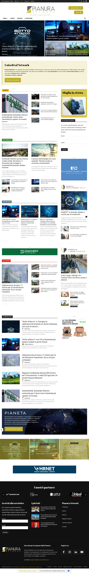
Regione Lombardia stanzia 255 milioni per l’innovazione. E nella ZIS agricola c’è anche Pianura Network (39, 375)
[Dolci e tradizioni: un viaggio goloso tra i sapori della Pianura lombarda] (65, 294)
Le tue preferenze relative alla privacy (52, 571)
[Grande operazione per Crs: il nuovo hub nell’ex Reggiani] (35, 120)
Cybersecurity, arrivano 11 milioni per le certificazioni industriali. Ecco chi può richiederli (13, 288)
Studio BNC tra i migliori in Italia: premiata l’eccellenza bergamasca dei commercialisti (49, 96)
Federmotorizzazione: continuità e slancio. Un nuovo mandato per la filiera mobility (49, 290)
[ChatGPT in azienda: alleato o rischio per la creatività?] (74, 200)
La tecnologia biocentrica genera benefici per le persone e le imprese (49, 524)
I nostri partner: (44, 487)
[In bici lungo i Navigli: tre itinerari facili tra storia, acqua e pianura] (74, 264)
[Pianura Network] (11, 549)
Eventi (4, 43)
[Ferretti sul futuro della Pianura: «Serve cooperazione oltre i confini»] (35, 282)
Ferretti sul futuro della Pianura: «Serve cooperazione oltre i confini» (48, 282)
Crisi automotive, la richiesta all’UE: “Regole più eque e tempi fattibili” (48, 189)
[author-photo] (23, 329)
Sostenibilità (5, 155)
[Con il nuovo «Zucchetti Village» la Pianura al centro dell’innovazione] (35, 112)
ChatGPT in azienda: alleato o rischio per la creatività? (73, 213)
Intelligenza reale (65, 209)
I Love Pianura (65, 272)
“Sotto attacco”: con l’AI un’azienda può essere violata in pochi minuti (10, 221)
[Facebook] (79, 1)
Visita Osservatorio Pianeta (13, 429)
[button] (85, 18)
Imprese (4, 112)
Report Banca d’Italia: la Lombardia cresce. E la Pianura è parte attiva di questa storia (49, 267)
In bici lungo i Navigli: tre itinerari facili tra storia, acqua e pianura (74, 277)
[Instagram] (81, 1)
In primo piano (50, 33)
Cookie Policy (31, 567)
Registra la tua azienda (12, 80)
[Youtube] (86, 1)
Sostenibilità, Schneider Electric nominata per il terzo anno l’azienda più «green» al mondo (15, 117)
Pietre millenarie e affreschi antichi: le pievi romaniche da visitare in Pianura (77, 303)
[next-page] (6, 133)
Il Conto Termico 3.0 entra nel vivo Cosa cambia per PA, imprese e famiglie (19, 181)
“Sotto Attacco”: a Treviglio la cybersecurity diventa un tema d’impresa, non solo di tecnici (39, 324)
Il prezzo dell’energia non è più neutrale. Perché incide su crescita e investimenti (43, 161)
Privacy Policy (23, 567)
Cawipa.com (39, 567)
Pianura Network (15, 567)
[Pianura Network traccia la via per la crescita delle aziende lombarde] (35, 517)
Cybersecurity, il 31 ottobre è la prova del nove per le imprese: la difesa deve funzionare (29, 222)
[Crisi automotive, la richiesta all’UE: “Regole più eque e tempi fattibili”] (35, 189)
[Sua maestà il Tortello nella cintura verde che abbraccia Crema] (35, 509)
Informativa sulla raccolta (27, 571)
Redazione (4, 121)
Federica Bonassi (29, 344)
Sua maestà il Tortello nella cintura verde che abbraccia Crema (48, 508)
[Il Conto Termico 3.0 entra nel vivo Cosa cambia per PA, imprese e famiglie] (6, 182)
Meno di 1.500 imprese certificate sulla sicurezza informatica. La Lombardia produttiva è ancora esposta (48, 222)
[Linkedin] (84, 1)
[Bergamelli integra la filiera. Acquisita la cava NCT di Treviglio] (35, 104)
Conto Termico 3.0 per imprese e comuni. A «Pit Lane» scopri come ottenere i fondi (49, 181)
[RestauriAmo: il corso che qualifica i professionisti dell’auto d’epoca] (35, 275)
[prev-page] (3, 133)
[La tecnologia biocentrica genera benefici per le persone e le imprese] (35, 525)
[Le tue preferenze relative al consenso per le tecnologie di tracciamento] (1, 429)
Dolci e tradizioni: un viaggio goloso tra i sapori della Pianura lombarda (77, 294)
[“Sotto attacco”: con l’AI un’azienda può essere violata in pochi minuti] (67, 30)
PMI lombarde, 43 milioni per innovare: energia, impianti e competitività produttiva (18, 189)
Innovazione (43, 216)
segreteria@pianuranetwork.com (40, 560)
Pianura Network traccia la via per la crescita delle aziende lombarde (49, 516)
